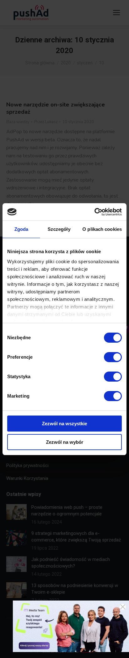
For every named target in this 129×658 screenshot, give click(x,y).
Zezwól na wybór (64, 442)
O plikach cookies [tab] (102, 229)
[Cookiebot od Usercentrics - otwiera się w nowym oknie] (94, 212)
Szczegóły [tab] (59, 229)
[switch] (113, 357)
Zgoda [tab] (21, 229)
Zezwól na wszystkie (64, 423)
